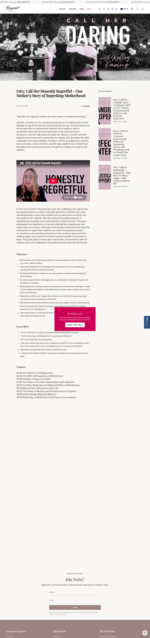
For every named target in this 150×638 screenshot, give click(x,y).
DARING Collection (108, 636)
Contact (9, 636)
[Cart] (142, 9)
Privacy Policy (90, 612)
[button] (62, 9)
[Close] (93, 309)
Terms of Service (55, 614)
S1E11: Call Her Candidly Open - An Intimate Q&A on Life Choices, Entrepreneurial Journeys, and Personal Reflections (121, 109)
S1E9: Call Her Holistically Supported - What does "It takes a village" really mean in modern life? (122, 175)
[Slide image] (75, 47)
